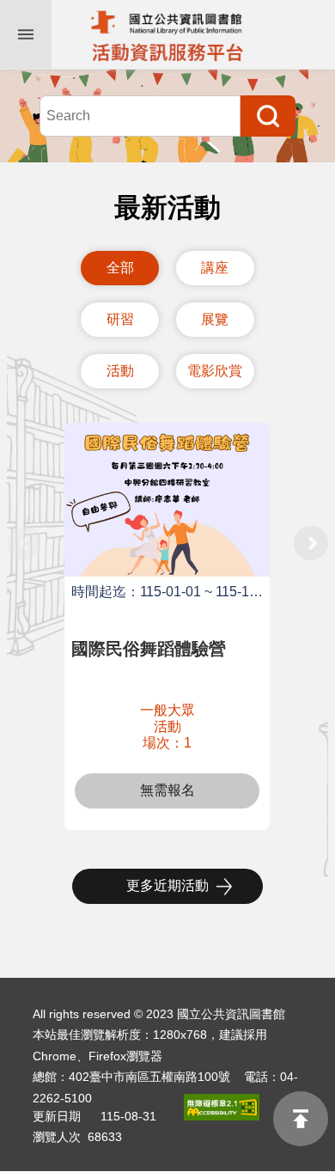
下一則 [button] (311, 543)
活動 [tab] (120, 370)
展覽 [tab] (214, 319)
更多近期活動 (167, 885)
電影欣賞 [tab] (214, 370)
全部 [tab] (120, 267)
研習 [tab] (120, 319)
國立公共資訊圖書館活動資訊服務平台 (167, 34)
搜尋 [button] (268, 116)
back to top (300, 1118)
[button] (311, 526)
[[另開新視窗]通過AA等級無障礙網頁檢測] (216, 1107)
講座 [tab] (214, 267)
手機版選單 (26, 34)
